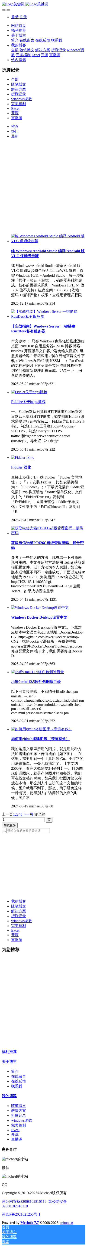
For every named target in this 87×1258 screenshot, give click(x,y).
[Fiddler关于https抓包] (29, 392)
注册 (23, 17)
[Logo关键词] (43, 4)
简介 (15, 1071)
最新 (15, 136)
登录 (15, 17)
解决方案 (18, 89)
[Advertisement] (43, 186)
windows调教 (21, 99)
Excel (15, 108)
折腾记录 (18, 94)
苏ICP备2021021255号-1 (21, 1214)
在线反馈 (18, 1081)
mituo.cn (66, 1223)
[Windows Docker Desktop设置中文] (40, 608)
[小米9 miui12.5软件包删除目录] (37, 672)
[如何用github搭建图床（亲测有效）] (41, 729)
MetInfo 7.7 (29, 1223)
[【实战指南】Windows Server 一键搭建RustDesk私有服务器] (48, 316)
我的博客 (18, 901)
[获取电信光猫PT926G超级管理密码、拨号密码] (48, 533)
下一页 (27, 814)
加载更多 (10, 825)
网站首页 (18, 26)
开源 (15, 113)
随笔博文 (18, 84)
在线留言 (18, 1076)
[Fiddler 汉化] (22, 457)
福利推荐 (9, 1052)
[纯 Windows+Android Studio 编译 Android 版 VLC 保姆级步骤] (48, 241)
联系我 (16, 1086)
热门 (15, 131)
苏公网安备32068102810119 (24, 1201)
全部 (15, 50)
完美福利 (18, 104)
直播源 (16, 118)
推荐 (15, 126)
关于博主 (9, 1062)
